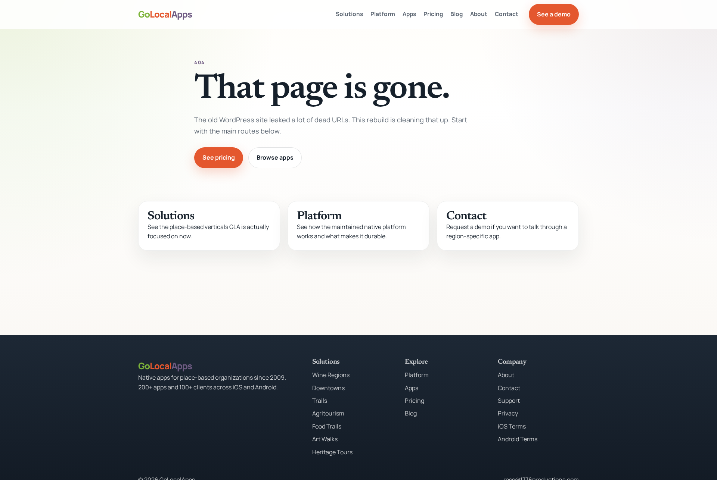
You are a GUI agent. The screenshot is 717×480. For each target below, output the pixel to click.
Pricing (433, 14)
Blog (456, 14)
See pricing (218, 157)
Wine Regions (331, 375)
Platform (382, 14)
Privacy (508, 413)
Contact (506, 14)
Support (509, 400)
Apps (409, 14)
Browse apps (275, 157)
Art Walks (325, 439)
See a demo (554, 14)
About (478, 14)
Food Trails (326, 426)
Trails (319, 400)
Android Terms (517, 439)
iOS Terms (512, 426)
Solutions (349, 14)
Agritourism (328, 413)
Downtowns (328, 388)
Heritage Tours (332, 452)
